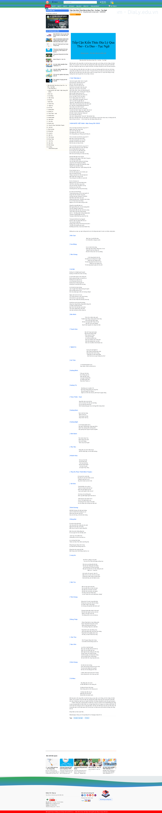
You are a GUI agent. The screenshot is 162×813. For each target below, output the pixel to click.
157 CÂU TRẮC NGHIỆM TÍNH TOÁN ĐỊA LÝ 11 (60, 65)
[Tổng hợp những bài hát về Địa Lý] (49, 55)
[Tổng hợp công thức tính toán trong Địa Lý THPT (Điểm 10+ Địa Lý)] (49, 50)
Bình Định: (50, 119)
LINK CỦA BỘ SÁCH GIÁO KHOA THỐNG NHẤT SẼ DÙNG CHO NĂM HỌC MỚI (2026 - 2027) (60, 40)
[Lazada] (95, 795)
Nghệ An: (50, 105)
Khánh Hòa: (51, 123)
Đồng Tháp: (51, 139)
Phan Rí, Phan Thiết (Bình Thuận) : (56, 125)
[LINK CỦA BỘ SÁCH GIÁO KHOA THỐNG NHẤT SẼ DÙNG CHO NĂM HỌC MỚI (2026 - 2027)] (49, 40)
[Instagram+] (88, 795)
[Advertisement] (92, 24)
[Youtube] (90, 795)
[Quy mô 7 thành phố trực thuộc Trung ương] (49, 45)
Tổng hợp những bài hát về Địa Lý (52, 768)
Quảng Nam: (51, 115)
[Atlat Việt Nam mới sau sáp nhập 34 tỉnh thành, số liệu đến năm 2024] (49, 35)
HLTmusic (71, 6)
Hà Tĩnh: (50, 107)
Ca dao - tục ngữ (53, 8)
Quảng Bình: (51, 109)
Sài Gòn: (50, 127)
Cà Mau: (50, 147)
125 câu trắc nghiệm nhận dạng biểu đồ (109, 768)
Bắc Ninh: (50, 101)
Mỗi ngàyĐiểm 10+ (103, 2)
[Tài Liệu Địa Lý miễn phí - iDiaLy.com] (55, 2)
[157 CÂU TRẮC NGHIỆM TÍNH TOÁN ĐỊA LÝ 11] (49, 65)
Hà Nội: (50, 99)
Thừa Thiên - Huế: (52, 113)
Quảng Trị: (50, 111)
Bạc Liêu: (50, 143)
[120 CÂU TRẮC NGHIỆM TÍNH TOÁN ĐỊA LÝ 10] (49, 70)
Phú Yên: (50, 121)
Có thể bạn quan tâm (52, 31)
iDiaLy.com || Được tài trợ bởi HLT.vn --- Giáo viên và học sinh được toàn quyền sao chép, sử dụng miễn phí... (82, 811)
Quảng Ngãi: (51, 117)
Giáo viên (78, 6)
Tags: (70, 718)
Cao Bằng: (50, 95)
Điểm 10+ (86, 6)
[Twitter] (85, 795)
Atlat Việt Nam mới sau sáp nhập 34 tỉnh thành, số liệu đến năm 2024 (61, 35)
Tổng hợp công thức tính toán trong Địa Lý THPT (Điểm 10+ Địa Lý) (60, 50)
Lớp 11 (59, 6)
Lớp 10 (64, 6)
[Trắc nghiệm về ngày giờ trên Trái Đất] (49, 80)
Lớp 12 (53, 6)
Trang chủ (47, 6)
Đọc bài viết (72, 14)
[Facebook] (82, 795)
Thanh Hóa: (51, 103)
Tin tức (58, 8)
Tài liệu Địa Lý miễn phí (51, 13)
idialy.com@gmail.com (54, 803)
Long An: (50, 133)
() (113, 6)
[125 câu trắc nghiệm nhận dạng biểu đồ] (49, 75)
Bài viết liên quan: (53, 148)
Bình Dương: (51, 129)
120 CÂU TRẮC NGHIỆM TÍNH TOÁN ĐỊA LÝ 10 (60, 70)
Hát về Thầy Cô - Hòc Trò (59, 59)
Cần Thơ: (50, 141)
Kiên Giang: (51, 145)
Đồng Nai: (50, 131)
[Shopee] (93, 795)
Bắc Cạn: (50, 93)
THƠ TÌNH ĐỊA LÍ (52, 88)
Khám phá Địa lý (95, 6)
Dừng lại (79, 14)
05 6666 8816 (53, 805)
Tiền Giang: (51, 137)
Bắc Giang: (51, 97)
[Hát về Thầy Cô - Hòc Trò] (49, 60)
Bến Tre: (50, 135)
